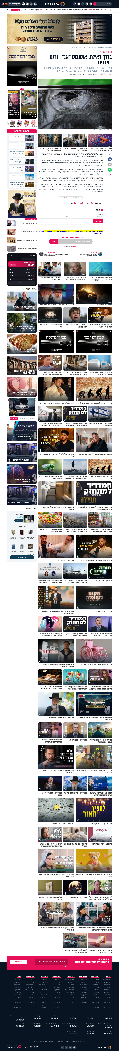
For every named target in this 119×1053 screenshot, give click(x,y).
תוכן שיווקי (96, 1007)
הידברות (108, 977)
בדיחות (72, 985)
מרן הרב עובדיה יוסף (43, 982)
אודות (109, 1010)
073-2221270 (20, 1026)
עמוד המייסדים (106, 1005)
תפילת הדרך (17, 1000)
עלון (54, 10)
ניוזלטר (108, 987)
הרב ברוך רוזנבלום (43, 997)
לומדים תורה (57, 980)
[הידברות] (55, 4)
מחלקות (46, 10)
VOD (105, 10)
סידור (19, 977)
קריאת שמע (18, 995)
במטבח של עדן (83, 985)
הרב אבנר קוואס (44, 1005)
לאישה (32, 980)
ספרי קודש (57, 1005)
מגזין (102, 10)
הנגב (71, 203)
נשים (97, 987)
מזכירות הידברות (108, 1016)
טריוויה (72, 997)
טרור (79, 203)
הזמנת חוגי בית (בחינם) (35, 1023)
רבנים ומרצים (44, 977)
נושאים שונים (56, 977)
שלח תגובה (98, 221)
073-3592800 (55, 1018)
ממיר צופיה (109, 1031)
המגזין (97, 982)
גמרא (59, 985)
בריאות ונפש (57, 997)
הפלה (32, 995)
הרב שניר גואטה (44, 992)
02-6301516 (108, 1027)
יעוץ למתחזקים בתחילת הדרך (34, 1016)
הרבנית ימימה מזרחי (29, 990)
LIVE (25, 10)
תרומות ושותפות (106, 1000)
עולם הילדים (78, 10)
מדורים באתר (95, 977)
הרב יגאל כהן (45, 990)
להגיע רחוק (84, 997)
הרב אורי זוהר (45, 1000)
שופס (51, 10)
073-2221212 (90, 1018)
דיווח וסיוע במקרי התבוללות (52, 1023)
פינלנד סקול (57, 990)
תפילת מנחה (17, 982)
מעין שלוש (18, 992)
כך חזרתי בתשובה (82, 1000)
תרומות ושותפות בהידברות (88, 1016)
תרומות (41, 10)
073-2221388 (72, 1018)
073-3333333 (108, 1033)
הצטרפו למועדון (15, 10)
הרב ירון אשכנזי (44, 995)
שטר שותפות (92, 10)
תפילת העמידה (17, 987)
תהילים (19, 997)
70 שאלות (71, 10)
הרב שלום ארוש (44, 1002)
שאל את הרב (65, 10)
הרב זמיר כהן (85, 10)
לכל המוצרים (22, 557)
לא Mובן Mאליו (83, 982)
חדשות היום (96, 985)
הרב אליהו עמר (44, 1007)
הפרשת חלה (31, 1002)
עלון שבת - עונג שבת (71, 1016)
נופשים (108, 997)
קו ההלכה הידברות (89, 1023)
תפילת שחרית (17, 980)
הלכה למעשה (83, 987)
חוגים (73, 1005)
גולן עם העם (84, 992)
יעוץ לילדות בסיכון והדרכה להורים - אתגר (16, 1016)
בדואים (88, 203)
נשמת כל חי (18, 1005)
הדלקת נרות (31, 987)
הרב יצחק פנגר (44, 987)
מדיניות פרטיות (106, 980)
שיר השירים (18, 1002)
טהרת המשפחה (30, 985)
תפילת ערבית (17, 985)
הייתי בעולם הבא (83, 1005)
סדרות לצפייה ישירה (69, 990)
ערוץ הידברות (107, 982)
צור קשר (37, 10)
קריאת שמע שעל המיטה (15, 1010)
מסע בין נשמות (83, 995)
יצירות (73, 1002)
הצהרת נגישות (106, 1007)
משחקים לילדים (70, 992)
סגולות (58, 992)
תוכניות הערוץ (83, 977)
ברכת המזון (18, 990)
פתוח (86, 990)
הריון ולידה (31, 997)
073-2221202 (72, 1033)
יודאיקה (58, 1007)
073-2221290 (37, 1026)
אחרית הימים (57, 1000)
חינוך (59, 995)
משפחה (97, 992)
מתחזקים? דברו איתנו (14, 4)
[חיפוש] (94, 4)
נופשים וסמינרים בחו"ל (71, 1031)
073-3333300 (90, 1026)
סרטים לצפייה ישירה (69, 987)
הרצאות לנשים (30, 1000)
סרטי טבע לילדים (70, 1000)
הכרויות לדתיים (56, 1002)
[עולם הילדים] (35, 4)
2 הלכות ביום (107, 990)
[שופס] (31, 4)
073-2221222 (108, 1018)
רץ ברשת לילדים (70, 982)
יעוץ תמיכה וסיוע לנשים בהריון (69, 1023)
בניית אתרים (26, 1047)
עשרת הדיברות (56, 987)
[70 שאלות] (27, 4)
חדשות (97, 10)
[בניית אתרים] (34, 1047)
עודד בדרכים (84, 980)
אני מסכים (70, 247)
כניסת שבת (107, 995)
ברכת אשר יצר (17, 1007)
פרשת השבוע (95, 1002)
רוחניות (97, 990)
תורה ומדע (96, 995)
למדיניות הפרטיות (68, 247)
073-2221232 (37, 1018)
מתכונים (32, 982)
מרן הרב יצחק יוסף (43, 985)
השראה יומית (84, 1002)
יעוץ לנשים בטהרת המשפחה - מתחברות (104, 1024)
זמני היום (59, 10)
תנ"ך (59, 982)
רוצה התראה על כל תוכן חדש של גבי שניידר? (71, 237)
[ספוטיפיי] (23, 4)
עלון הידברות (107, 985)
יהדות (97, 980)
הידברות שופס (107, 1002)
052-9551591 (72, 1026)
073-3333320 (20, 1020)
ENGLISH (31, 10)
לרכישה (19, 520)
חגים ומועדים (95, 1005)
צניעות (32, 992)
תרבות (97, 997)
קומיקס (72, 995)
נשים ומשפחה (30, 977)
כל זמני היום (22, 283)
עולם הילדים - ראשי (69, 980)
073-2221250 (90, 1033)
